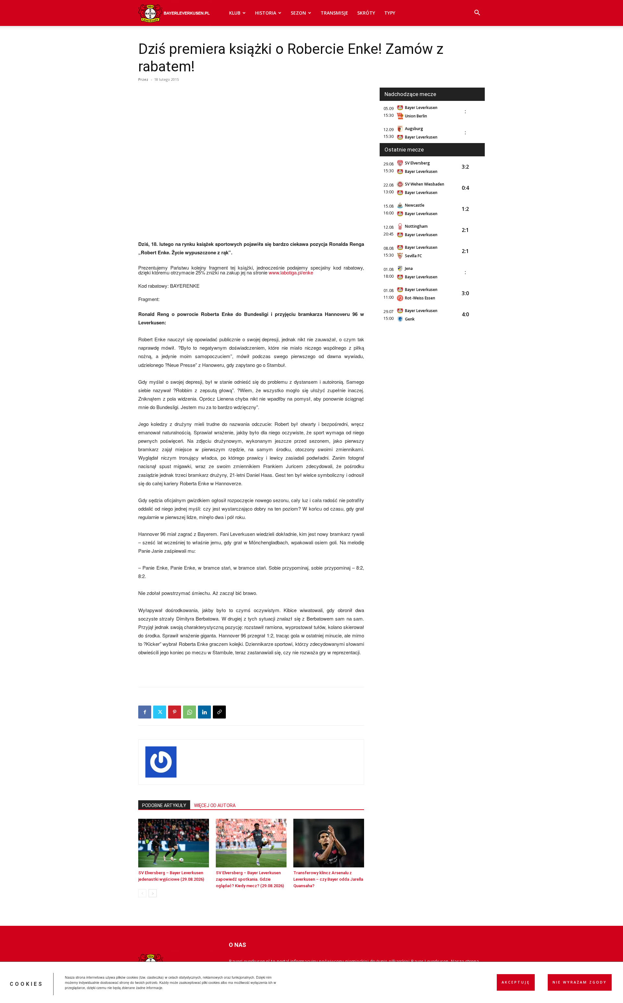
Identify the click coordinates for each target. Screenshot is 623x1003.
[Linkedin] (204, 712)
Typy (389, 13)
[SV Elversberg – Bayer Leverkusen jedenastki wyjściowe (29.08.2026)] (173, 843)
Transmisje (334, 13)
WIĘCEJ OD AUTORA (215, 805)
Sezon (298, 13)
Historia (265, 13)
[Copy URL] (219, 712)
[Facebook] (144, 712)
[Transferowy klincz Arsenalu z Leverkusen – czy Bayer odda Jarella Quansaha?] (328, 843)
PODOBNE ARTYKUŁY (164, 805)
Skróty (366, 13)
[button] (477, 13)
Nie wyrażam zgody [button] (580, 982)
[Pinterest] (174, 712)
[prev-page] (142, 893)
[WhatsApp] (189, 712)
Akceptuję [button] (516, 982)
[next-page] (153, 893)
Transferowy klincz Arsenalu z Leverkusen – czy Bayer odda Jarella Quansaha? (328, 879)
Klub (234, 13)
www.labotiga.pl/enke (290, 272)
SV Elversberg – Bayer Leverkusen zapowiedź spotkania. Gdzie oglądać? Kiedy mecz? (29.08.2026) (250, 879)
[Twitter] (159, 712)
